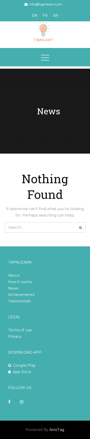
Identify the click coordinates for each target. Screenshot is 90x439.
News (13, 288)
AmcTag (56, 430)
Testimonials (19, 301)
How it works (20, 282)
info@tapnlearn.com (46, 4)
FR (45, 15)
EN (34, 15)
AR (55, 15)
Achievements (21, 295)
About (14, 275)
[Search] (80, 227)
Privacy (14, 336)
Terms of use (20, 330)
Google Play (24, 365)
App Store (22, 372)
